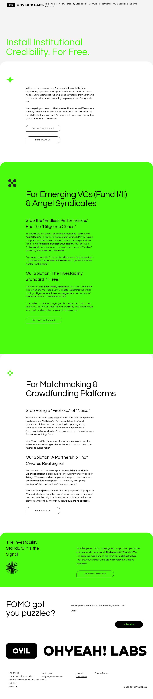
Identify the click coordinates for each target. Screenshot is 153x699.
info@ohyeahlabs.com (52, 677)
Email (74, 611)
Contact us (81, 677)
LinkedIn (80, 673)
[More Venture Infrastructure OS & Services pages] (45, 680)
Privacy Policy (101, 673)
